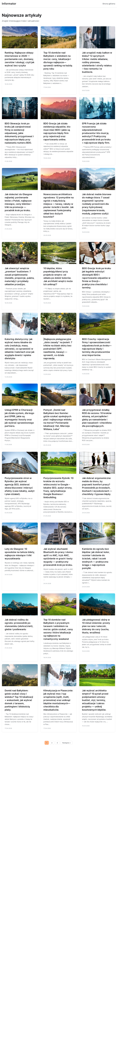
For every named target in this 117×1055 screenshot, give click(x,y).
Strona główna (108, 4)
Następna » (66, 743)
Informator (9, 3)
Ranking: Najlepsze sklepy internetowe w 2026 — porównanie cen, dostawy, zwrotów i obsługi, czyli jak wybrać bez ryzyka (19, 59)
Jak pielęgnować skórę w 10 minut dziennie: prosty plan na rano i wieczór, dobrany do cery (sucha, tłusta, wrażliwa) (96, 626)
